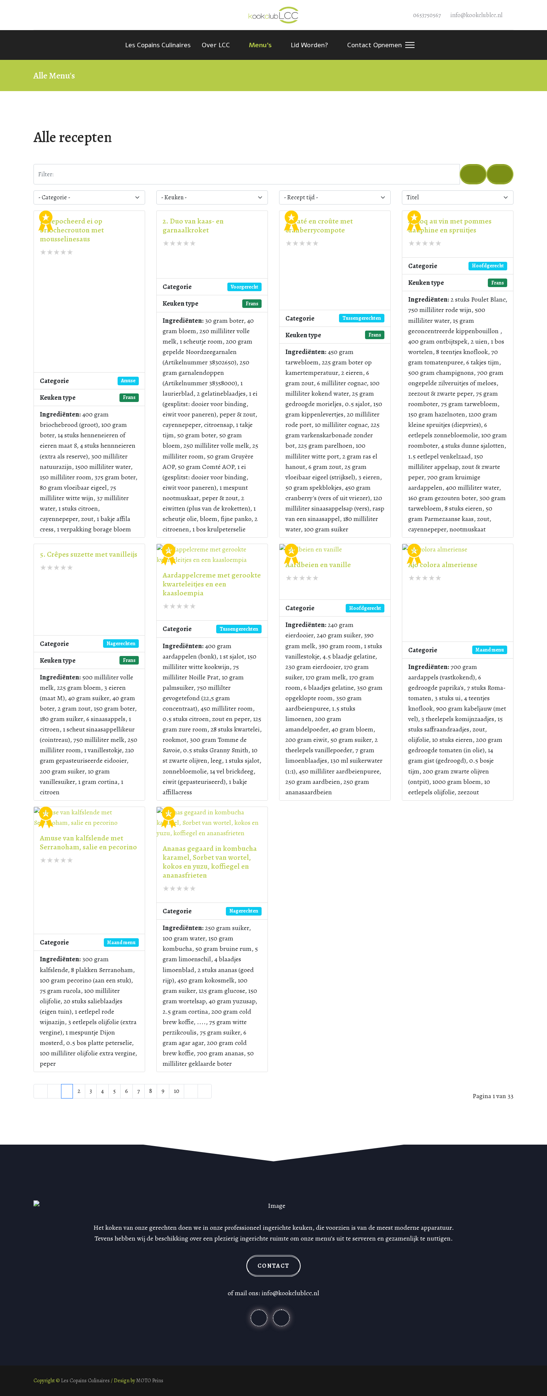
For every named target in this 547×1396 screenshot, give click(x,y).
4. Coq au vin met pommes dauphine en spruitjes (450, 225)
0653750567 (427, 15)
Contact (273, 1266)
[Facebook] (36, 14)
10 (176, 1091)
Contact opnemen (374, 45)
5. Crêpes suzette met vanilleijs (88, 554)
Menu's (260, 45)
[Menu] (408, 45)
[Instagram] (48, 14)
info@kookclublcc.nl (476, 15)
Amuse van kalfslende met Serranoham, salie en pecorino (88, 842)
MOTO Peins (149, 1380)
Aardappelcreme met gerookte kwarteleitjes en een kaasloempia (212, 584)
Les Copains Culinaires (158, 45)
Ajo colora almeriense (442, 565)
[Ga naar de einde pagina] (205, 1091)
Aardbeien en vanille (318, 565)
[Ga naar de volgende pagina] (191, 1091)
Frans (129, 397)
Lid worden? (309, 45)
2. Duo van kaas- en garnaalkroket (193, 225)
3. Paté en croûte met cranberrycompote (319, 225)
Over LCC (216, 45)
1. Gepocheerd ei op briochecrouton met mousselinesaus (72, 230)
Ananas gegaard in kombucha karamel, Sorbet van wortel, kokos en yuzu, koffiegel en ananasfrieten (210, 861)
